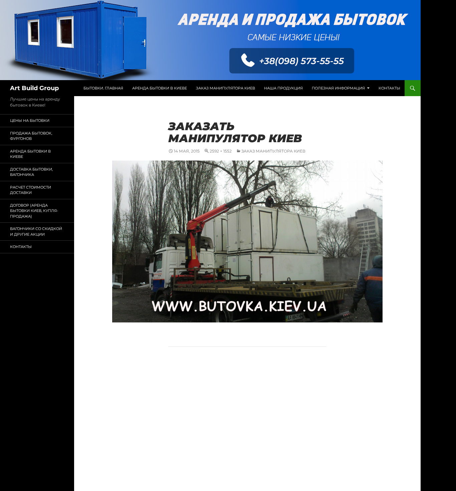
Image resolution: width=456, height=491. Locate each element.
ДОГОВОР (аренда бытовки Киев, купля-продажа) (34, 211)
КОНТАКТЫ (389, 88)
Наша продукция (283, 88)
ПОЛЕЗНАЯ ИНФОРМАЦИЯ (338, 88)
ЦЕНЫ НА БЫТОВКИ (29, 120)
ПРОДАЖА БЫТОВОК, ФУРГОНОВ (31, 136)
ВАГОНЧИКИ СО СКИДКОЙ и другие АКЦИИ (36, 231)
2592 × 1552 (221, 151)
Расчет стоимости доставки (30, 190)
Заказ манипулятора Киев (225, 88)
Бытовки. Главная (103, 88)
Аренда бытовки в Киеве (159, 88)
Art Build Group (34, 88)
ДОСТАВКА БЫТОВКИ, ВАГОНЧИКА (31, 172)
